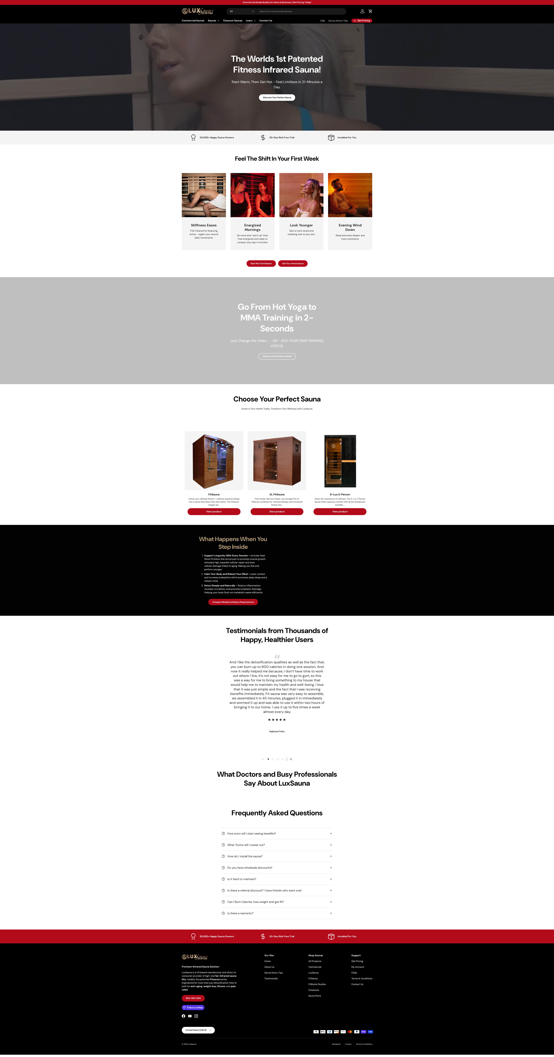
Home (267, 961)
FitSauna (313, 978)
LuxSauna (313, 972)
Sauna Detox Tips (338, 20)
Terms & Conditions (361, 978)
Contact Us (265, 20)
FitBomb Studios (317, 984)
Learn (249, 20)
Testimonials (271, 978)
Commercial (314, 966)
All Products (314, 961)
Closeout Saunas (232, 20)
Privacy (348, 1044)
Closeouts (313, 990)
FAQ (322, 20)
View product (214, 511)
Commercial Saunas (193, 20)
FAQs (354, 972)
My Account (357, 966)
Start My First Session (261, 263)
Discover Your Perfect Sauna (277, 97)
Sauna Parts (314, 995)
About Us (269, 966)
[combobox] (286, 11)
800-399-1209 (193, 998)
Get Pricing (357, 961)
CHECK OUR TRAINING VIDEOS (277, 356)
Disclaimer (336, 1044)
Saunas (212, 20)
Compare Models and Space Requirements (233, 602)
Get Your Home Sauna (293, 263)
